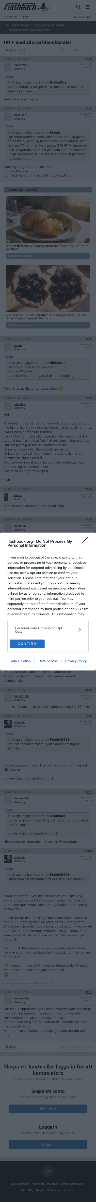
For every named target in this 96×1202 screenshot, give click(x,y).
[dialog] (48, 601)
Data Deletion (20, 661)
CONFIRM (27, 644)
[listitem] (48, 629)
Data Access (48, 661)
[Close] (86, 541)
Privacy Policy (76, 661)
